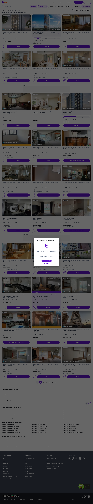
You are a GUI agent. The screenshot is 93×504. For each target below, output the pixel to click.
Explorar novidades (46, 260)
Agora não (46, 263)
